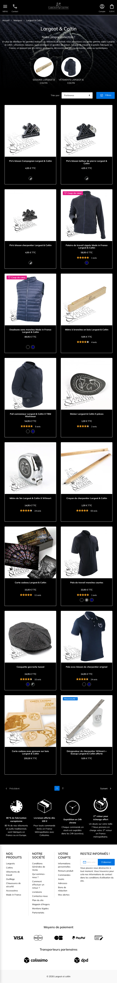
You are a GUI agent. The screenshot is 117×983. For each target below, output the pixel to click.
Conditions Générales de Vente (38, 866)
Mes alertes (63, 894)
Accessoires (12, 890)
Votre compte (64, 855)
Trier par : (55, 95)
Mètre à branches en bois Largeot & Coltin (86, 329)
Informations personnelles (64, 865)
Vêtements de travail (13, 873)
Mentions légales (40, 908)
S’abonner (106, 862)
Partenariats (38, 912)
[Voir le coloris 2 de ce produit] (33, 347)
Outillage (10, 879)
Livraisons (37, 892)
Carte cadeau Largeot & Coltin (30, 582)
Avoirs (61, 879)
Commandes (64, 875)
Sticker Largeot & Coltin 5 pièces (86, 414)
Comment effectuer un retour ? (38, 884)
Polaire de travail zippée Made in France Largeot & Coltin (87, 246)
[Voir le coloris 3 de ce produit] (92, 600)
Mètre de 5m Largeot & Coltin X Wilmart (30, 498)
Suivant (106, 788)
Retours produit (65, 870)
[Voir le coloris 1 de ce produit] (30, 178)
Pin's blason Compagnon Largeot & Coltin (30, 161)
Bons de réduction (62, 889)
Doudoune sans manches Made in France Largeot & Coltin (30, 331)
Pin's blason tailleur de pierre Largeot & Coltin (86, 162)
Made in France (13, 894)
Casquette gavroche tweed (30, 667)
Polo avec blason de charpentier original (86, 667)
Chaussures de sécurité (13, 885)
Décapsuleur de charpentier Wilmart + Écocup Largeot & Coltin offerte (86, 752)
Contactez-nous (40, 896)
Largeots (10, 863)
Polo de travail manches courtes (86, 582)
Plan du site (38, 900)
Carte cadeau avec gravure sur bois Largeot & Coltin (30, 752)
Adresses (62, 883)
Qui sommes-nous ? (38, 876)
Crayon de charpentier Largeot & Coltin (86, 498)
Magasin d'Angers (41, 904)
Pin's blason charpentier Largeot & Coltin (30, 245)
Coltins (9, 867)
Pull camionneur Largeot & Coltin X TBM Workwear (30, 415)
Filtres (105, 95)
